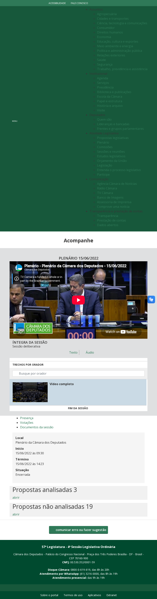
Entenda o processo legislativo (119, 170)
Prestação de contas (111, 220)
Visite (101, 110)
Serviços (103, 83)
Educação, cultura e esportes (117, 41)
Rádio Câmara (107, 188)
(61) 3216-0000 (89, 573)
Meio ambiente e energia (115, 46)
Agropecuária (107, 14)
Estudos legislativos (111, 156)
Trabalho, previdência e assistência (122, 69)
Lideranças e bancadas (113, 124)
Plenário (103, 142)
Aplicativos (94, 595)
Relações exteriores (111, 55)
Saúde (101, 60)
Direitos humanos (110, 32)
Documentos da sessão (36, 427)
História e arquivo (110, 106)
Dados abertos (107, 225)
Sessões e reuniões (111, 151)
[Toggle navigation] (51, 119)
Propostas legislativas (113, 138)
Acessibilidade (57, 3)
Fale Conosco (79, 3)
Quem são (104, 119)
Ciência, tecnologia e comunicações (122, 23)
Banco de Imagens (110, 197)
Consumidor (106, 28)
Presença (26, 418)
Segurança (104, 64)
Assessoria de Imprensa (114, 202)
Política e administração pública (119, 51)
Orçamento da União (112, 161)
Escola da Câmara (109, 96)
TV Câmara (105, 193)
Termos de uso (73, 595)
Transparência (107, 216)
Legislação (104, 165)
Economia (104, 37)
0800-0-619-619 (80, 569)
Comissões (105, 147)
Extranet (111, 595)
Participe (103, 174)
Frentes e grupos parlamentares (120, 129)
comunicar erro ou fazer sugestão (80, 530)
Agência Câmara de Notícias (117, 184)
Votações (26, 422)
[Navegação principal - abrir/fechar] (15, 118)
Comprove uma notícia (113, 207)
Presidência (105, 87)
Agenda (102, 78)
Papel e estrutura (109, 101)
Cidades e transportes (113, 18)
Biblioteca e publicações (114, 92)
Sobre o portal (49, 595)
